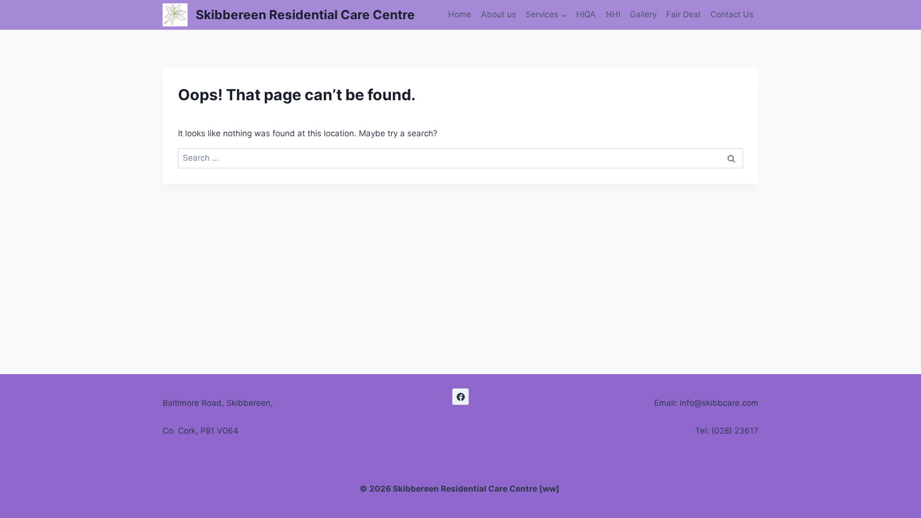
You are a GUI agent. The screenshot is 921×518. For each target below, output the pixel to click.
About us (498, 14)
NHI (613, 14)
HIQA (586, 14)
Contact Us (732, 14)
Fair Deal (683, 14)
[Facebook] (460, 396)
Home (459, 14)
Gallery (643, 14)
